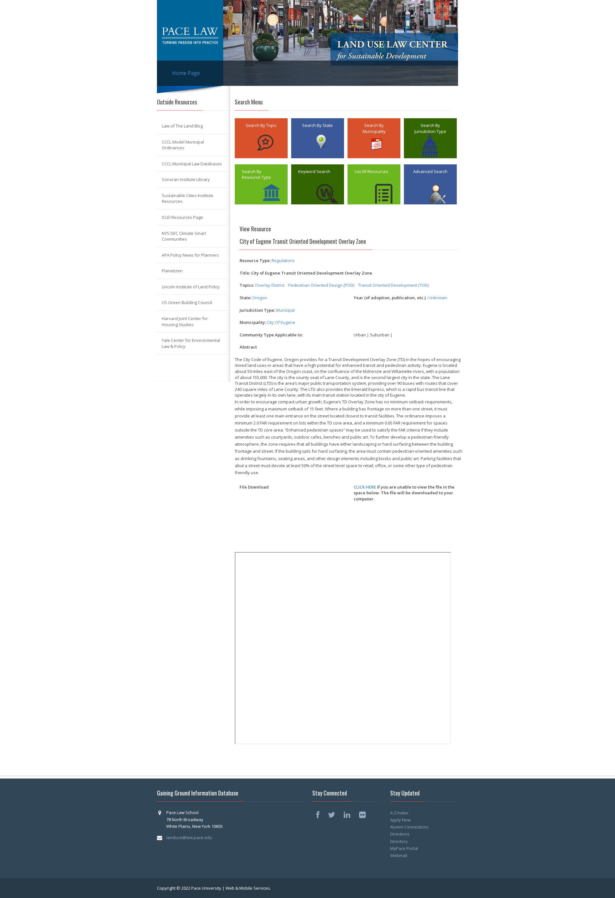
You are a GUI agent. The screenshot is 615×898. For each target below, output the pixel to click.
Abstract (248, 347)
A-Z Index (399, 813)
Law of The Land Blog (182, 126)
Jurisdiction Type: (257, 310)
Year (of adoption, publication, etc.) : (391, 298)
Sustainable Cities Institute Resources (187, 198)
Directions (400, 834)
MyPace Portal (404, 848)
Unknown (438, 298)
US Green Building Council (187, 302)
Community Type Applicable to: (271, 335)
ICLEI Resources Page (182, 217)
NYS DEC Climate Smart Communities (184, 236)
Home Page (186, 73)
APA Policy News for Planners (190, 255)
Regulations (283, 260)
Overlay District (269, 285)
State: (245, 298)
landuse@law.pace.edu (189, 837)
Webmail (398, 855)
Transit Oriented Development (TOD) (393, 285)
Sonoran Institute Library (186, 179)
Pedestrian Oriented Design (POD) (321, 285)
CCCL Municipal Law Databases (192, 164)
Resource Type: (255, 260)
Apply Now (400, 820)
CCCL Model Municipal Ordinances (183, 145)
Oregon (259, 298)
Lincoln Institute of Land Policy (191, 287)
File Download (254, 487)
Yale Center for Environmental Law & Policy (191, 343)
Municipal (285, 310)
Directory (399, 841)
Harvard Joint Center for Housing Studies (185, 321)
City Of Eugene (281, 322)
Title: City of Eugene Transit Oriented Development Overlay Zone (306, 273)
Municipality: (253, 322)
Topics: (247, 285)
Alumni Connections (409, 827)
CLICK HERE (365, 487)
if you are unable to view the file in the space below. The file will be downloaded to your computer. (404, 493)
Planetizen (172, 271)
